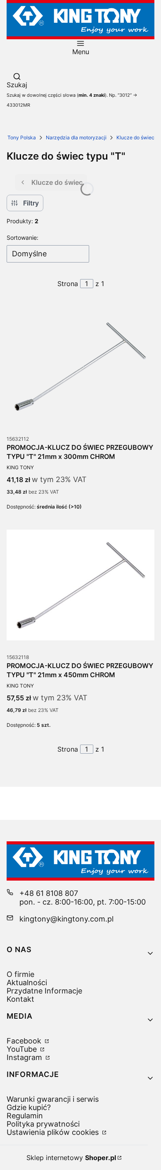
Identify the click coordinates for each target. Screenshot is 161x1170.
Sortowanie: (22, 237)
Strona (67, 283)
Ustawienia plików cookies (54, 1132)
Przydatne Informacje (44, 990)
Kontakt (20, 999)
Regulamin (25, 1115)
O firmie (20, 974)
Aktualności (27, 982)
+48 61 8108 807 (48, 893)
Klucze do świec (135, 137)
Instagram (25, 1057)
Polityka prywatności (43, 1124)
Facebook (25, 1040)
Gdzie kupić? (29, 1107)
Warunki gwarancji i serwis (53, 1099)
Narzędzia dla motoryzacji (76, 137)
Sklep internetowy (71, 1157)
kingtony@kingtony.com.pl (66, 919)
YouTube (23, 1049)
